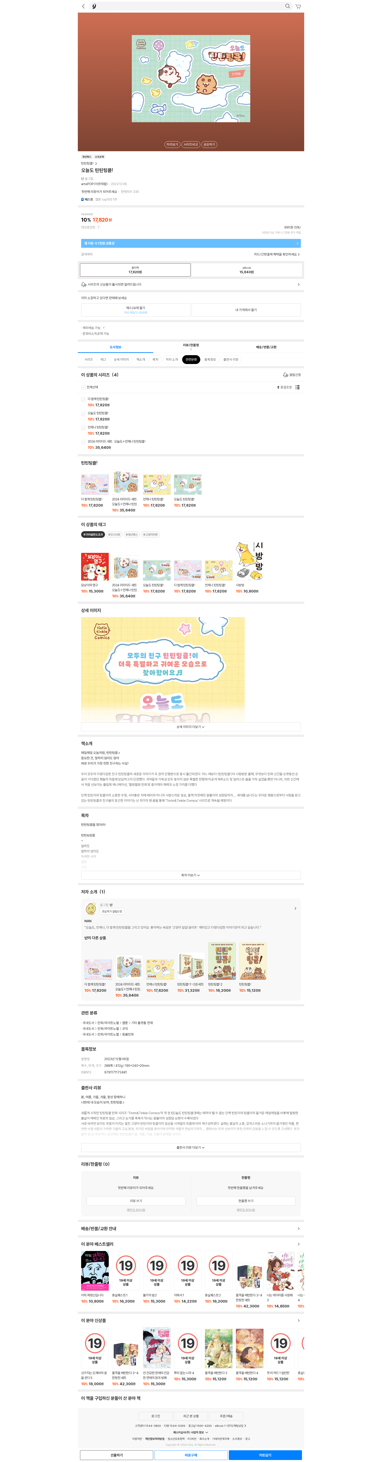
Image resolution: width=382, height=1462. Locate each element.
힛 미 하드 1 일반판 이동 (280, 1357)
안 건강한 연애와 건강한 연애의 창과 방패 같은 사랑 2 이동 (157, 1356)
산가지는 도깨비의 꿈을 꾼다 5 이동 (95, 1357)
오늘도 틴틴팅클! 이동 (196, 416)
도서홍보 (237, 1439)
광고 (247, 1439)
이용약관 (137, 1439)
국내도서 (88, 1023)
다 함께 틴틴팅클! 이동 (196, 402)
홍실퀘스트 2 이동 (219, 1279)
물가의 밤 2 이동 (157, 1279)
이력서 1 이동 (188, 1279)
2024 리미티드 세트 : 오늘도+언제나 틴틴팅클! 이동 (196, 445)
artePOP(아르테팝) (94, 184)
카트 (298, 6)
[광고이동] (287, 6)
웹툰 (125, 1023)
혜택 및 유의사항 (136, 1210)
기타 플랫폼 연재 (142, 1023)
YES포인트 (88, 227)
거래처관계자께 (220, 1439)
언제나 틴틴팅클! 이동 (196, 431)
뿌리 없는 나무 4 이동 (188, 1357)
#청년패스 (132, 534)
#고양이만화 (150, 534)
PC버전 (192, 1439)
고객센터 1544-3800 (148, 1425)
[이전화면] (83, 6)
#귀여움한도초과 (93, 534)
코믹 (125, 1028)
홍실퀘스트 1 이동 (126, 1279)
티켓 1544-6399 (174, 1425)
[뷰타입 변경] (298, 387)
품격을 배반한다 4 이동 (250, 1357)
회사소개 (204, 1439)
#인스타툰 (114, 534)
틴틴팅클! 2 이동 (222, 969)
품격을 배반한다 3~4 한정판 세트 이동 (250, 1285)
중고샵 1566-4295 (200, 1425)
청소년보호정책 (176, 1439)
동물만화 (128, 1034)
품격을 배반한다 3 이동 (219, 1357)
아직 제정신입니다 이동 (95, 1279)
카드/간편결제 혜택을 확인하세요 (275, 254)
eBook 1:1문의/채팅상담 (229, 1425)
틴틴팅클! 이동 (253, 969)
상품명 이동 (95, 575)
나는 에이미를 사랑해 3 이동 (280, 1279)
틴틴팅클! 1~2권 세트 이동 (191, 974)
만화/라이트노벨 (108, 1023)
